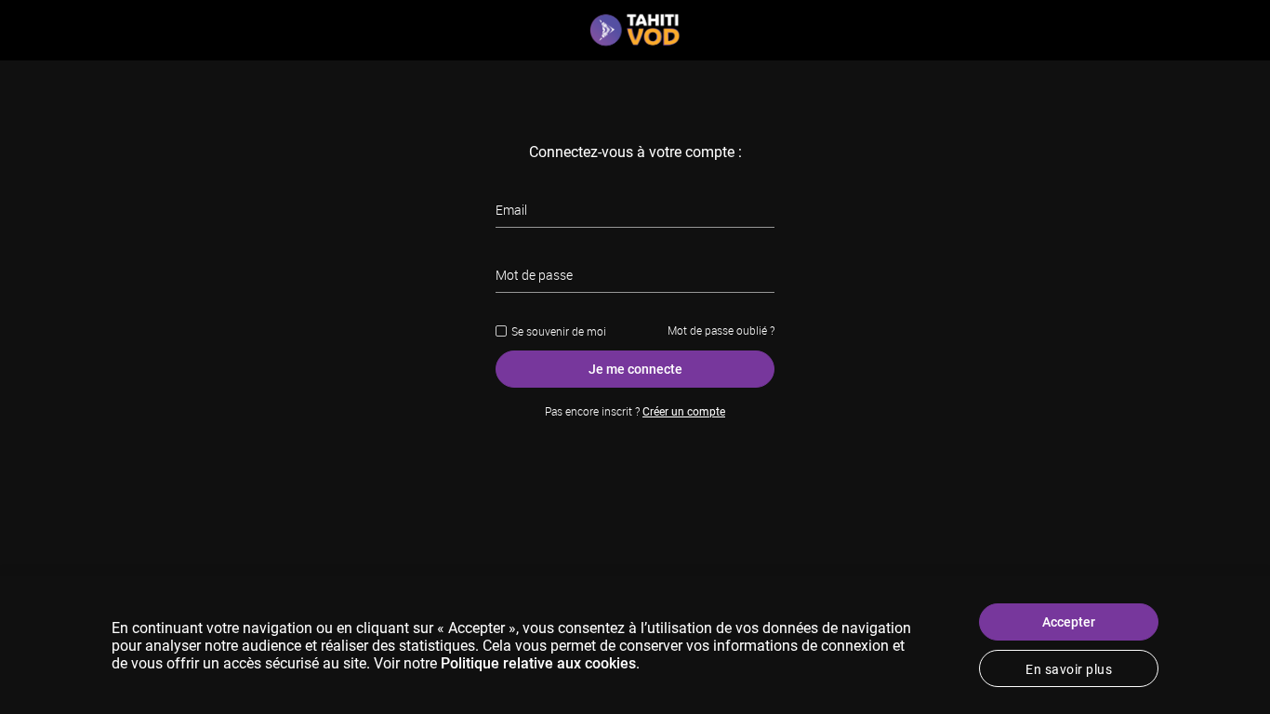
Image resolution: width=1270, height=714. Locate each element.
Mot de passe (534, 275)
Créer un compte (683, 411)
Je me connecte (635, 369)
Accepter (1068, 622)
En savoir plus (1068, 669)
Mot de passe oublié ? (721, 330)
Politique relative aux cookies (538, 663)
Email (511, 209)
